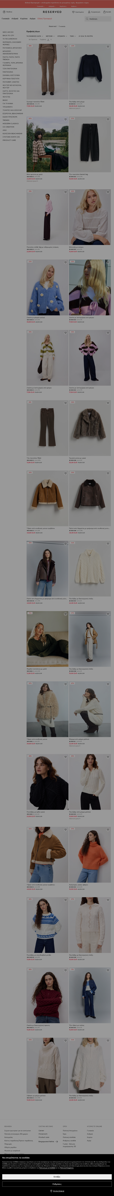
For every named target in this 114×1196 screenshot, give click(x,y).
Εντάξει (57, 1177)
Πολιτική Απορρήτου (67, 1168)
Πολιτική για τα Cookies (47, 1168)
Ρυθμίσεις (57, 1184)
